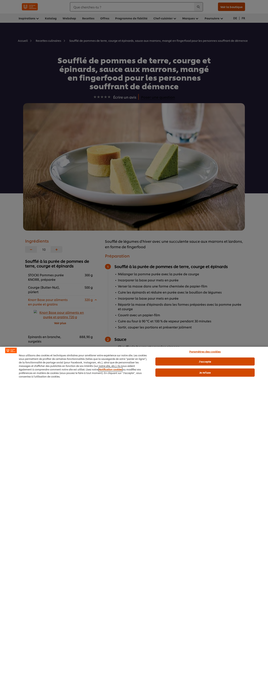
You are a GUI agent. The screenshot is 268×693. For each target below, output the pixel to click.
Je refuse (205, 372)
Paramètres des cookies (205, 351)
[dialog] (134, 519)
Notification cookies (110, 369)
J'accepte (205, 361)
